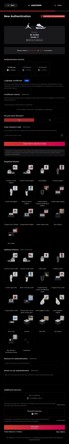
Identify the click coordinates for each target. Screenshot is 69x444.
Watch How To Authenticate (35, 40)
